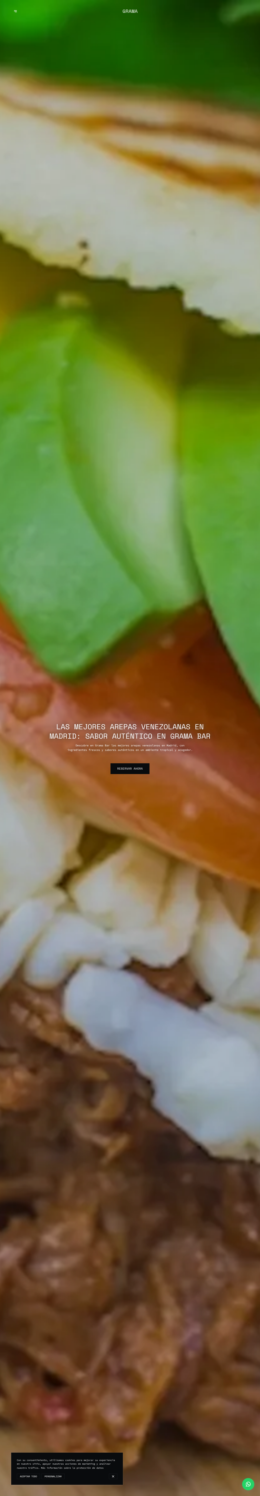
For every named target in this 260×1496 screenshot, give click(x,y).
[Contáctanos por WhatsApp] (248, 1484)
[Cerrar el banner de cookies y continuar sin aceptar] (113, 1476)
